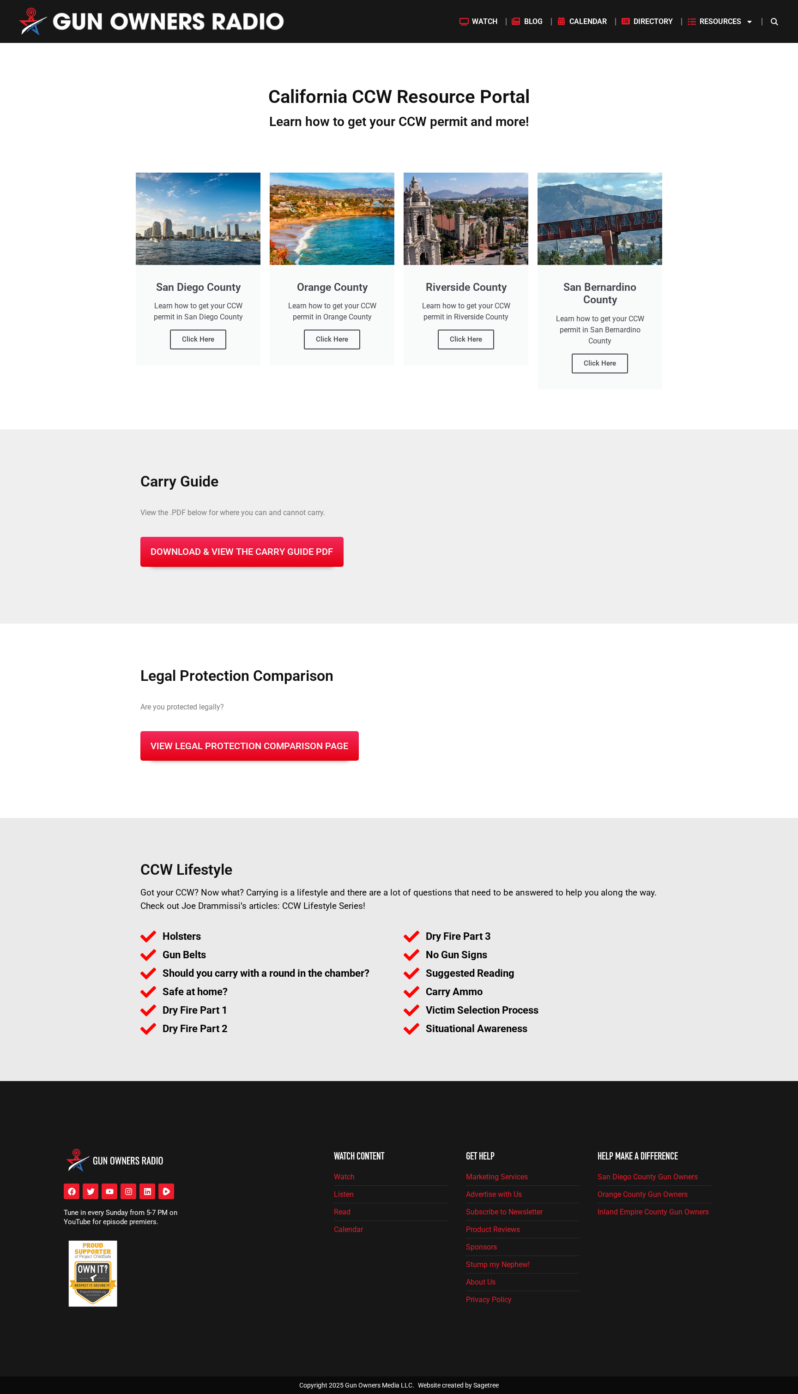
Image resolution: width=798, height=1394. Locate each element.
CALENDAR (588, 21)
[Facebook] (71, 1191)
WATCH (484, 21)
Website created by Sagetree (458, 1385)
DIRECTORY (653, 21)
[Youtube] (109, 1191)
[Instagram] (128, 1191)
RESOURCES (720, 21)
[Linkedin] (147, 1191)
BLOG (533, 21)
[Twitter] (90, 1191)
